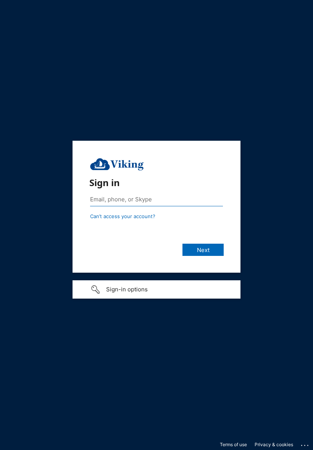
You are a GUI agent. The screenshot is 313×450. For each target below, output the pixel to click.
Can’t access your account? (122, 216)
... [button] (305, 443)
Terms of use (233, 444)
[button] (156, 289)
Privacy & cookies (274, 444)
